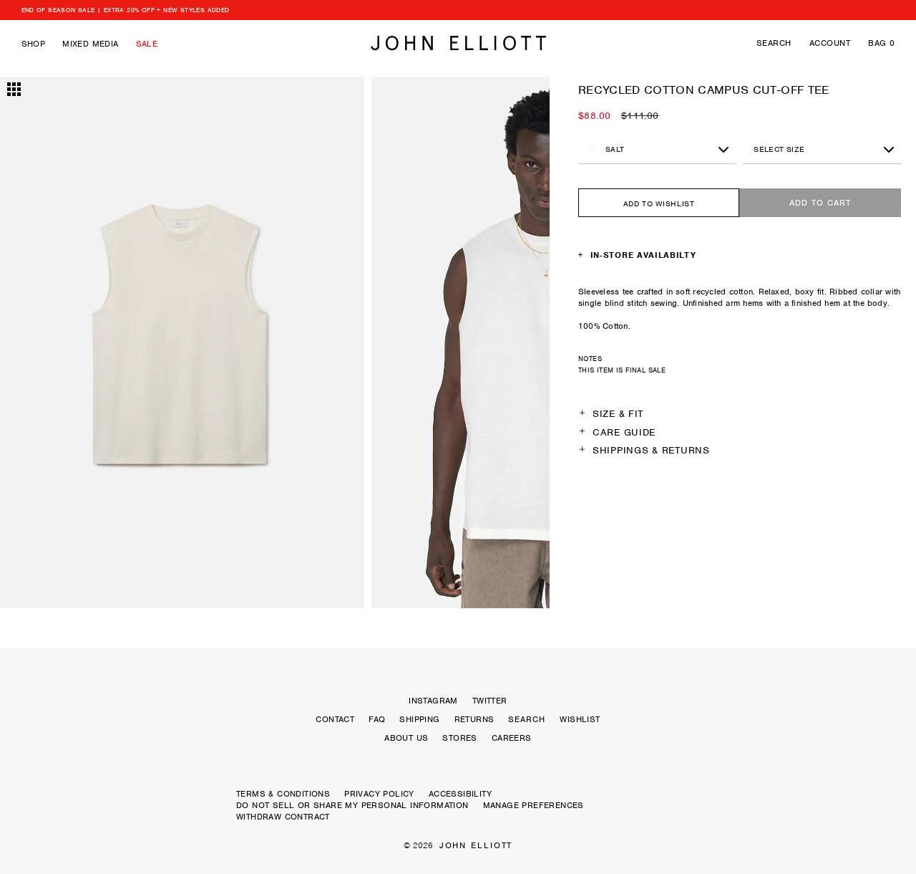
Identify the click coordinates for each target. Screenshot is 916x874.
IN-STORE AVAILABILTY (643, 255)
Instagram (433, 700)
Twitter (489, 700)
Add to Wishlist (659, 203)
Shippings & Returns (651, 450)
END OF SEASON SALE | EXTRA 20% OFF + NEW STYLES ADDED (125, 10)
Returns (474, 719)
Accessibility (460, 793)
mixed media (90, 43)
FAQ (377, 719)
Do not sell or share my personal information (352, 805)
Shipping (419, 719)
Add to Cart (819, 202)
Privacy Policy (379, 793)
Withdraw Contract (283, 816)
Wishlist (580, 719)
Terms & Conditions (283, 793)
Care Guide (624, 432)
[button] (55, 343)
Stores (459, 738)
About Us (406, 738)
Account (829, 43)
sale (147, 43)
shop (33, 43)
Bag (881, 43)
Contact (335, 719)
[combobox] (821, 150)
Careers (512, 738)
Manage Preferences (533, 805)
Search (773, 43)
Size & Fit (618, 414)
